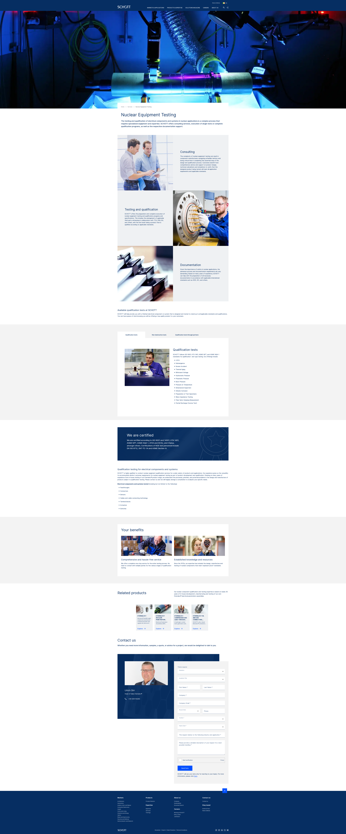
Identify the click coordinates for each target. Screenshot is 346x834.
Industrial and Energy (123, 813)
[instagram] (219, 830)
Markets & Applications (155, 7)
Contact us (205, 801)
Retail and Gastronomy (123, 817)
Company (176, 801)
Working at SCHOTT (179, 812)
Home (123, 107)
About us (215, 7)
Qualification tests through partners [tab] (186, 335)
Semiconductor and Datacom (125, 821)
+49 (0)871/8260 (134, 699)
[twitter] (225, 830)
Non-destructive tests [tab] (159, 335)
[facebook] (216, 830)
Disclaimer (157, 830)
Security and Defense (123, 819)
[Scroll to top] (224, 790)
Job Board (177, 816)
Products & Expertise (174, 7)
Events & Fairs (206, 808)
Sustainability (177, 803)
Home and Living (121, 811)
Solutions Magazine (192, 7)
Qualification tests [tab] (131, 335)
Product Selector (150, 801)
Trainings (148, 812)
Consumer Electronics (123, 807)
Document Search (179, 805)
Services (130, 107)
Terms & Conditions (182, 830)
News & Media (216, 3)
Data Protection (171, 830)
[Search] (224, 7)
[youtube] (228, 830)
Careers (206, 7)
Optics (119, 815)
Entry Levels (177, 814)
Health (119, 809)
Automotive (120, 803)
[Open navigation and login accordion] (227, 7)
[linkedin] (222, 830)
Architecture (120, 801)
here (195, 776)
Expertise (148, 808)
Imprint (164, 830)
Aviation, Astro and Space (124, 805)
